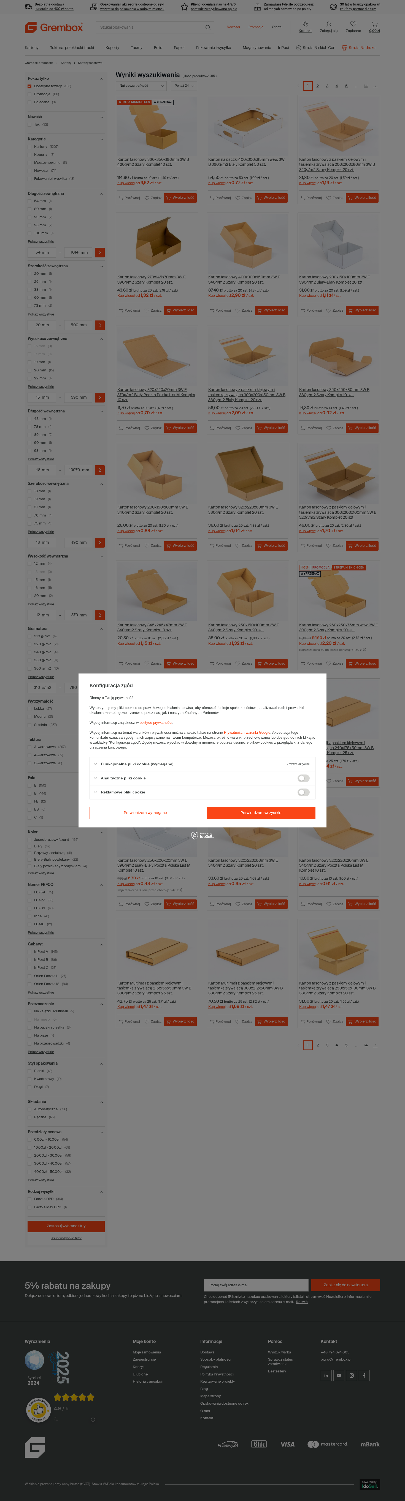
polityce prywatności (156, 722)
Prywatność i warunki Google (247, 732)
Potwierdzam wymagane (145, 813)
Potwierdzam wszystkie (261, 813)
